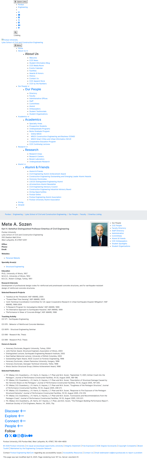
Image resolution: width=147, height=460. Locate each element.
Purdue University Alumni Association (44, 200)
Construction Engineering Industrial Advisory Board (50, 189)
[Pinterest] (22, 436)
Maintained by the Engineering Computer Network (30, 448)
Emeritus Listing (94, 214)
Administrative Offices (38, 98)
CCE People (117, 225)
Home (20, 48)
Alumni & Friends (37, 167)
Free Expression (88, 446)
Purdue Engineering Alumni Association (45, 197)
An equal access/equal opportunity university (44, 446)
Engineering (23, 7)
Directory (33, 93)
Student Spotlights (119, 243)
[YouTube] (19, 15)
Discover (12, 411)
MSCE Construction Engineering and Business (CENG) (52, 136)
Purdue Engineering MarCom (22, 453)
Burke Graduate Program (39, 131)
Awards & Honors (36, 73)
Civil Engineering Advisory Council (43, 187)
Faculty (32, 96)
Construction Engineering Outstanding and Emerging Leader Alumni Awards (60, 176)
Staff (31, 101)
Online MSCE (35, 134)
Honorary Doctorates (38, 179)
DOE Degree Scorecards (107, 446)
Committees (34, 104)
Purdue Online (35, 194)
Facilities (32, 71)
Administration (118, 233)
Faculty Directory (119, 228)
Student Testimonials (37, 111)
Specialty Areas (35, 123)
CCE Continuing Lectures (39, 144)
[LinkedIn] (19, 23)
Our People (23, 86)
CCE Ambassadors (119, 241)
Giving (20, 202)
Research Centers (36, 156)
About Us (22, 51)
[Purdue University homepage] (10, 40)
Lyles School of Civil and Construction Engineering (22, 42)
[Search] (15, 32)
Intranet (21, 205)
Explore (11, 416)
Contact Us (34, 78)
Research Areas (35, 154)
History (32, 76)
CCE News (33, 60)
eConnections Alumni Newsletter (42, 184)
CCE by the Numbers (38, 84)
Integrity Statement (72, 446)
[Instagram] (19, 12)
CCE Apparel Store (37, 81)
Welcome (33, 58)
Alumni (32, 106)
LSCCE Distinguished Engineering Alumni (46, 182)
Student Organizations (38, 114)
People (11, 426)
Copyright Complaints (127, 446)
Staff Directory (118, 231)
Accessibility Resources (72, 453)
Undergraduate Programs (39, 129)
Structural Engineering (15, 267)
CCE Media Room (36, 65)
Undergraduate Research (39, 162)
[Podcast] (19, 28)
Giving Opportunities (37, 192)
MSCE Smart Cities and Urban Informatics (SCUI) (50, 139)
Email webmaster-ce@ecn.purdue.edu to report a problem (118, 453)
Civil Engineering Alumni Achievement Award (47, 174)
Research (22, 147)
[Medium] (19, 25)
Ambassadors (34, 109)
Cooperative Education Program (42, 141)
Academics (23, 116)
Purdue (21, 4)
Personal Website (13, 258)
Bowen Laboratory (36, 159)
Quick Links (21, 2)
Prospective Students (38, 126)
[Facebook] (19, 17)
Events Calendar (36, 68)
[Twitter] (19, 20)
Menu (18, 45)
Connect (12, 421)
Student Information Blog (39, 63)
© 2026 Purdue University (14, 446)
